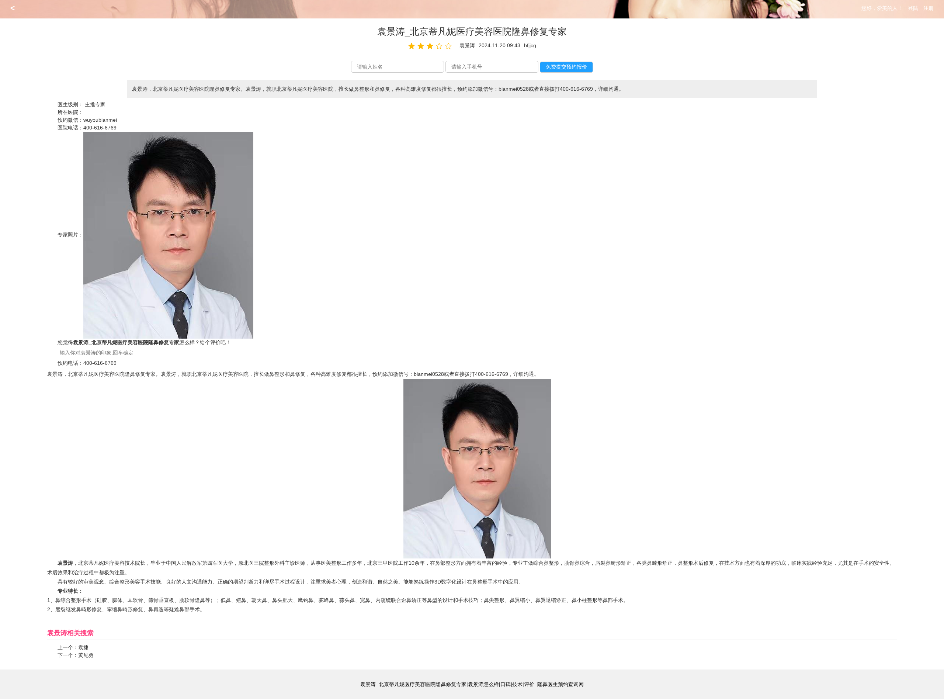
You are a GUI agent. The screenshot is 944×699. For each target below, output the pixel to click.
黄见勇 (86, 655)
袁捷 (83, 647)
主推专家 (95, 104)
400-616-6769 (100, 128)
